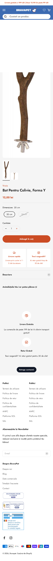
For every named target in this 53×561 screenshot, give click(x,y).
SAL (4, 421)
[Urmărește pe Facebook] (4, 538)
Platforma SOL (9, 416)
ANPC (5, 411)
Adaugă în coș (26, 238)
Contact (6, 488)
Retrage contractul (26, 369)
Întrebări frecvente (10, 483)
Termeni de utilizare (11, 388)
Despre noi (7, 469)
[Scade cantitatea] (6, 228)
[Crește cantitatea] (17, 228)
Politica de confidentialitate (9, 405)
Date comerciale (10, 478)
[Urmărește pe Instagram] (11, 538)
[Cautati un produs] (5, 16)
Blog (5, 473)
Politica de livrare (10, 393)
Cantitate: (7, 223)
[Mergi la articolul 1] (6, 170)
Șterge (47, 16)
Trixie (5, 185)
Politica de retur (9, 398)
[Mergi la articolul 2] (14, 177)
